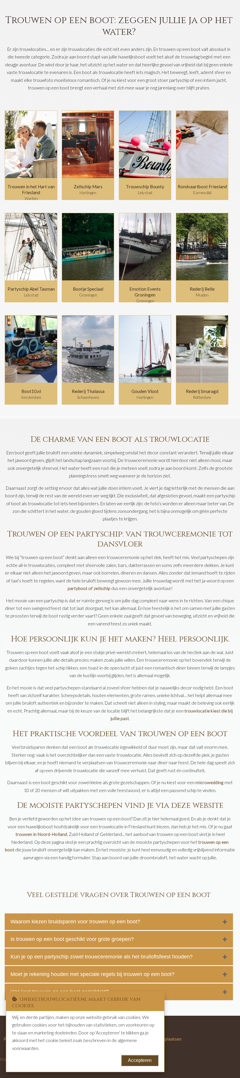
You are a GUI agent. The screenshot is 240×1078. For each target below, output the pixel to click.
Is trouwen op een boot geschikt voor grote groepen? (72, 939)
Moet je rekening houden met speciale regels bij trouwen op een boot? (92, 974)
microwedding (210, 782)
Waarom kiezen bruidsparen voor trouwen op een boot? (75, 922)
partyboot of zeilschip (89, 588)
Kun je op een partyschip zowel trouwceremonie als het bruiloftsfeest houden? (102, 957)
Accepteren (140, 1060)
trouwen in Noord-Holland (41, 834)
